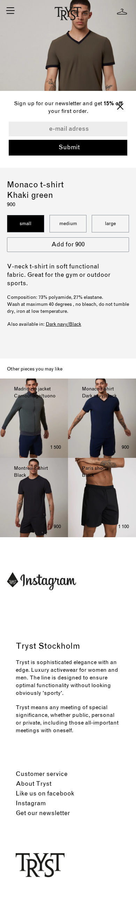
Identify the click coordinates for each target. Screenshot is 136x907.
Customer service (42, 774)
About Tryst (34, 784)
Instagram (31, 803)
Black (75, 324)
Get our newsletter (43, 813)
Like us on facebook (45, 794)
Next (127, 79)
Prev (9, 79)
